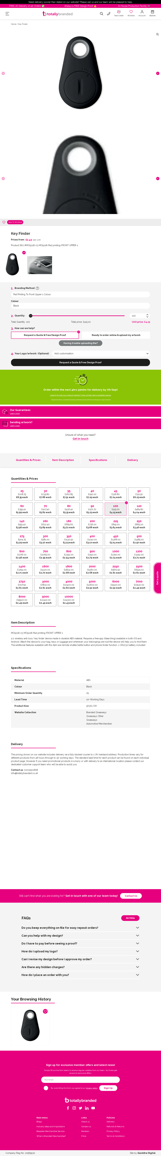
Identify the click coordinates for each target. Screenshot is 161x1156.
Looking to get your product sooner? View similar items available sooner (80, 395)
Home (13, 24)
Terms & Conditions (116, 1136)
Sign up (108, 1088)
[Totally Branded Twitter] (80, 1108)
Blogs (39, 1121)
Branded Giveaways (96, 712)
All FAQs (130, 918)
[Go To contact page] (108, 13)
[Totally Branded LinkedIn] (87, 1108)
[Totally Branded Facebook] (68, 1108)
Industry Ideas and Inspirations (50, 1126)
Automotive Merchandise (99, 723)
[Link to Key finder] (30, 1026)
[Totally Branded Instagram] (74, 1108)
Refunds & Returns (115, 1126)
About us (85, 1121)
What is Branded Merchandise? (51, 1136)
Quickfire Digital (146, 1153)
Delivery (132, 460)
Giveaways (91, 720)
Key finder (23, 24)
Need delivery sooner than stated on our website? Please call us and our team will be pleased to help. (81, 2)
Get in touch (80, 438)
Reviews (85, 1131)
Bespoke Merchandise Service (50, 1131)
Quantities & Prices (28, 460)
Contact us (131, 896)
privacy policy (92, 1088)
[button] (157, 73)
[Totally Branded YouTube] (93, 1108)
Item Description (63, 460)
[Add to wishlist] (4, 222)
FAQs (83, 1136)
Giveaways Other (94, 716)
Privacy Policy (113, 1131)
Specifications (98, 460)
